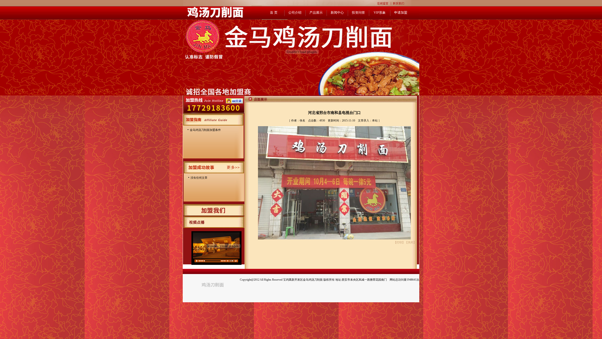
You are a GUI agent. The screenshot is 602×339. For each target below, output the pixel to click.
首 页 (273, 12)
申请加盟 (400, 12)
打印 (399, 242)
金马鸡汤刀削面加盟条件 (205, 130)
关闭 (410, 242)
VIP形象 (380, 12)
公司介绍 (294, 12)
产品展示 (316, 12)
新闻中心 (337, 12)
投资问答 (358, 12)
